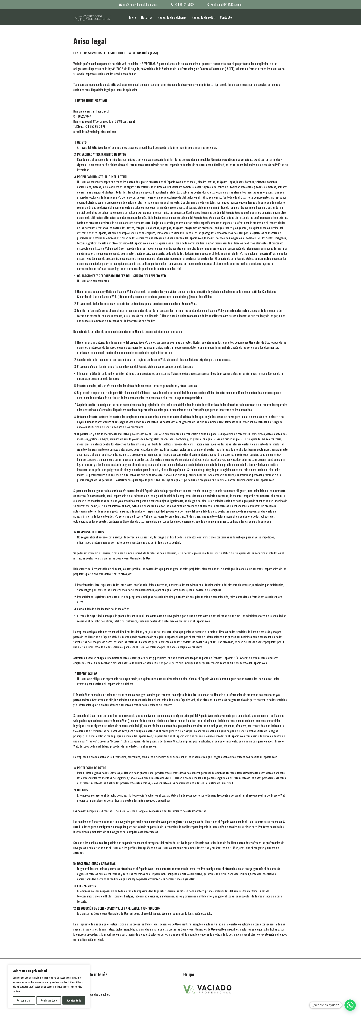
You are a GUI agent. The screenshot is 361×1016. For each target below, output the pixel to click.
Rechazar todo (49, 1000)
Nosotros (146, 17)
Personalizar (24, 1000)
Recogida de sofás (203, 17)
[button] (350, 1005)
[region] (49, 986)
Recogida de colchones (172, 17)
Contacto (226, 17)
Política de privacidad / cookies (91, 994)
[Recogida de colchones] (92, 17)
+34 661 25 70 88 (184, 4)
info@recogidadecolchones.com (140, 4)
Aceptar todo (74, 1000)
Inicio (132, 17)
